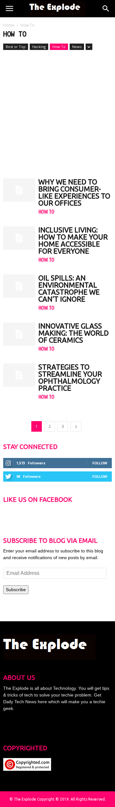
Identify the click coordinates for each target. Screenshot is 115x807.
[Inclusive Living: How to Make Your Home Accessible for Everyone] (19, 238)
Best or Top (16, 46)
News (76, 46)
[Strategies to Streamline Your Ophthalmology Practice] (19, 375)
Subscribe (16, 589)
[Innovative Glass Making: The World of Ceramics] (19, 334)
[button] (106, 8)
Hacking (39, 46)
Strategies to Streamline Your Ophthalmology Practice (70, 377)
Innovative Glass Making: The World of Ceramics (73, 333)
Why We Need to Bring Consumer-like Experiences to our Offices (74, 192)
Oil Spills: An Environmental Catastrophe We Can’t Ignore (69, 288)
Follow (99, 463)
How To (58, 46)
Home (8, 25)
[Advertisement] (57, 111)
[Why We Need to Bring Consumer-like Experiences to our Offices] (19, 190)
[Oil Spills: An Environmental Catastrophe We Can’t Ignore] (19, 286)
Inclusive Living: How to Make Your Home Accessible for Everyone (73, 240)
